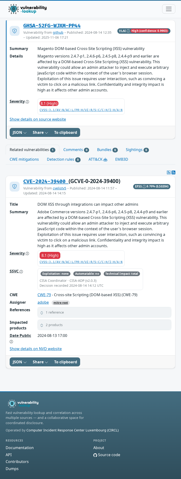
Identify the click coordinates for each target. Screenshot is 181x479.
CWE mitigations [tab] (24, 159)
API (9, 454)
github (58, 32)
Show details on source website (38, 119)
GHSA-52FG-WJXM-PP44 (52, 26)
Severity (18, 101)
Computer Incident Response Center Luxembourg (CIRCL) (72, 430)
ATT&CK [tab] (96, 159)
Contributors (17, 461)
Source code (108, 454)
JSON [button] (18, 132)
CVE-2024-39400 (46, 181)
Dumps (12, 468)
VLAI (123, 31)
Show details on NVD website (36, 348)
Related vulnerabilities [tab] (31, 149)
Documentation (20, 447)
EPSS (139, 186)
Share (39, 132)
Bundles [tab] (106, 149)
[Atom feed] (169, 172)
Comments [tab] (75, 149)
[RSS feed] (173, 172)
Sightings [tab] (136, 149)
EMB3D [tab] (121, 159)
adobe (43, 302)
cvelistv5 (59, 188)
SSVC (15, 271)
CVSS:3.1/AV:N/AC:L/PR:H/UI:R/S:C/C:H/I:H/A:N (81, 110)
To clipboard (65, 132)
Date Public (20, 335)
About (98, 447)
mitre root (60, 303)
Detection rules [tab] (63, 159)
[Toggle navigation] (168, 9)
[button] (104, 312)
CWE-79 (44, 294)
